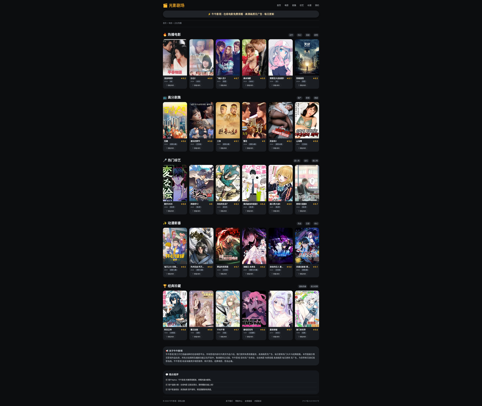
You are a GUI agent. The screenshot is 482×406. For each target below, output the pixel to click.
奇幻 (316, 223)
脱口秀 (315, 161)
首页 (279, 5)
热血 (299, 223)
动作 (291, 35)
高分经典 (314, 286)
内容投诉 (257, 401)
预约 (317, 5)
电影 (287, 5)
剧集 (294, 5)
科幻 (299, 35)
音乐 (306, 161)
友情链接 (248, 401)
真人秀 (296, 161)
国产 (299, 98)
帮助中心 (238, 401)
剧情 (316, 35)
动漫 (309, 5)
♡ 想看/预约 (170, 85)
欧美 (308, 98)
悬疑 (316, 98)
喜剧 (308, 35)
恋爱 (308, 223)
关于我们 (229, 401)
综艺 (302, 5)
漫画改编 (302, 286)
